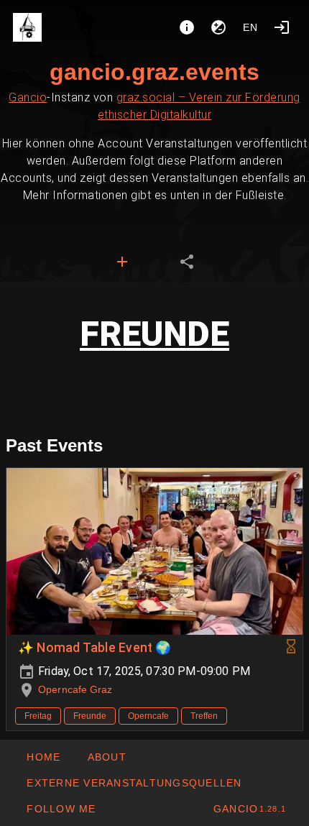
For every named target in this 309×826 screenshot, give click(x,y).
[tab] (122, 262)
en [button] (251, 27)
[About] (187, 27)
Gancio (28, 97)
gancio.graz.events (154, 72)
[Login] (282, 27)
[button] (134, 783)
